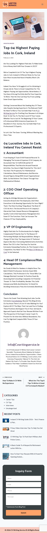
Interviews (10, 405)
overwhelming (16, 301)
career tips (10, 399)
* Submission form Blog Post (15, 507)
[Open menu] (42, 4)
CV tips (9, 402)
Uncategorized (8, 43)
